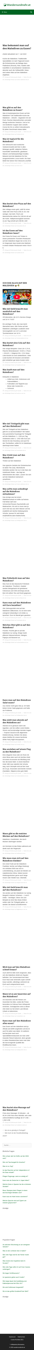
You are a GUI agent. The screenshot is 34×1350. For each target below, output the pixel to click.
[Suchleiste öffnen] (31, 12)
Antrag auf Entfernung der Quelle (12, 77)
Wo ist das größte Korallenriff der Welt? (15, 1291)
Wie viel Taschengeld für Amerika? (14, 1162)
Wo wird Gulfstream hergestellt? (13, 1287)
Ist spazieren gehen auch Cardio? (13, 1277)
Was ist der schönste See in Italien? (14, 1251)
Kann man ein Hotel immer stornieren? (15, 1196)
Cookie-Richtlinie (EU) (17, 1339)
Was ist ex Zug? (8, 1166)
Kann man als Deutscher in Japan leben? (16, 1180)
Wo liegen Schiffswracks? (11, 1273)
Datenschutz (21, 1337)
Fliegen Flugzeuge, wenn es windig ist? (15, 1176)
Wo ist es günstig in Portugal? (15, 1130)
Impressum (12, 1337)
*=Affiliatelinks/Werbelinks (17, 1344)
